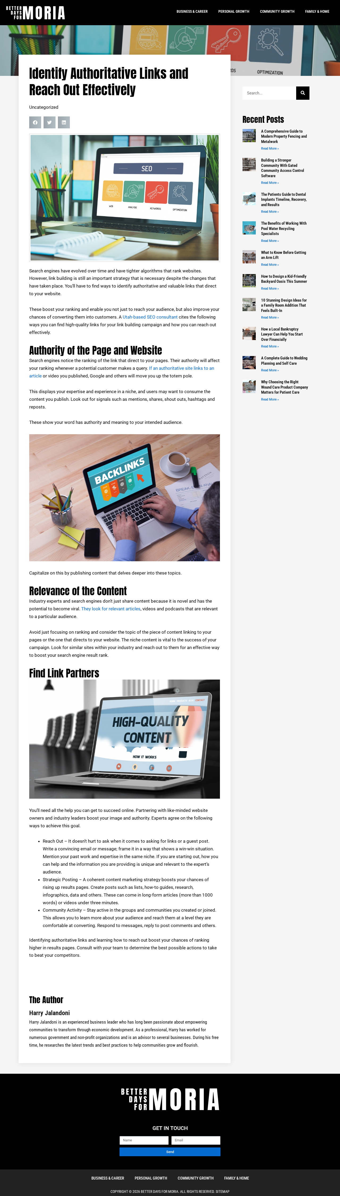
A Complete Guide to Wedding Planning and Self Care (284, 361)
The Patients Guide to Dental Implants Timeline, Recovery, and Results (284, 199)
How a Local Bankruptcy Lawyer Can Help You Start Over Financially (282, 334)
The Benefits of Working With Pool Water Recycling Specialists (284, 228)
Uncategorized (43, 107)
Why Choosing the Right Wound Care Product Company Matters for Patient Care (284, 387)
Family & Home (317, 11)
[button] (35, 122)
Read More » (270, 148)
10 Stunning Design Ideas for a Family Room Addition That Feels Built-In (284, 305)
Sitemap (223, 1191)
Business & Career (192, 11)
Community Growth (277, 11)
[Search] (302, 93)
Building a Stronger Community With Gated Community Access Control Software (282, 168)
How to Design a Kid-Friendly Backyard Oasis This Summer (284, 279)
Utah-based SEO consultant (150, 317)
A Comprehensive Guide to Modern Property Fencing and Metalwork (284, 136)
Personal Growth (233, 11)
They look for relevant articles (111, 608)
